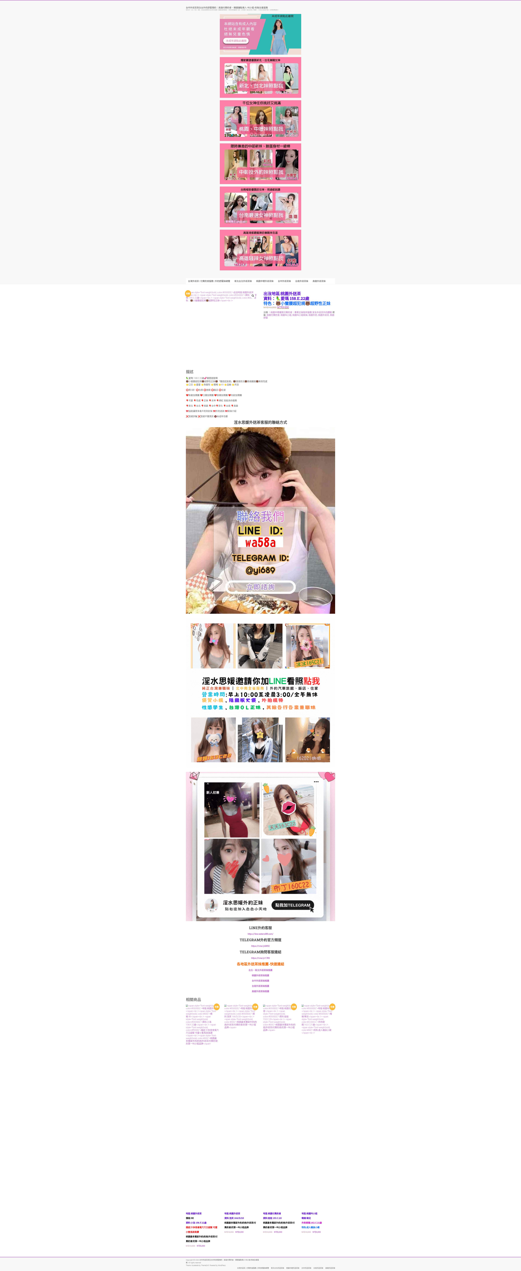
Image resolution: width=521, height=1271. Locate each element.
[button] (252, 295)
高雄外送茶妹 (319, 281)
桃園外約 (313, 315)
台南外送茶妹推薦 (260, 986)
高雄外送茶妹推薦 (260, 991)
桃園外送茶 (323, 315)
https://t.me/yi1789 (260, 958)
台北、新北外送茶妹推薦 (260, 970)
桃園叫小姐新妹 (300, 315)
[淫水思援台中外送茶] (260, 428)
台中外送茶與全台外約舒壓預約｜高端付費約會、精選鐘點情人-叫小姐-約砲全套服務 (227, 7)
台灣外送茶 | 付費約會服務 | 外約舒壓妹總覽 (209, 281)
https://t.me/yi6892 (260, 946)
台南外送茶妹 (301, 281)
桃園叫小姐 (286, 315)
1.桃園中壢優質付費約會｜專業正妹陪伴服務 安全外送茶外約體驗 (300, 312)
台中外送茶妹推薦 (260, 980)
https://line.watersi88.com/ (260, 934)
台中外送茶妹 (284, 281)
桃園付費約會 (273, 315)
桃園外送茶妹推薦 (260, 975)
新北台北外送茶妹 (243, 281)
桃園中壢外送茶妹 (265, 281)
